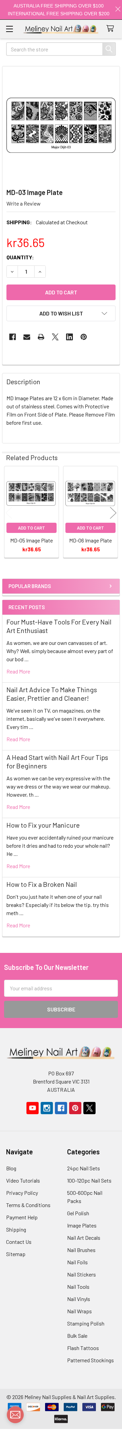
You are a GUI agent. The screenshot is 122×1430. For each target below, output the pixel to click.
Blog (11, 1168)
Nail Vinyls (78, 1299)
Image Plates (82, 1225)
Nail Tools (78, 1286)
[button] (61, 313)
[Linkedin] (69, 337)
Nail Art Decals (83, 1237)
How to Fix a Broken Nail (41, 884)
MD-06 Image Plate (90, 540)
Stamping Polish (85, 1323)
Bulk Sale (77, 1335)
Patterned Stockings (90, 1360)
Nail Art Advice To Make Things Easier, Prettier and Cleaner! (51, 693)
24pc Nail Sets (83, 1168)
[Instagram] (47, 1108)
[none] (61, 125)
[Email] (27, 337)
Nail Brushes (81, 1250)
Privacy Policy (22, 1192)
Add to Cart (31, 528)
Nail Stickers (81, 1274)
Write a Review (23, 203)
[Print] (41, 337)
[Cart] (111, 28)
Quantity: (20, 257)
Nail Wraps (79, 1311)
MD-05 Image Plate (31, 540)
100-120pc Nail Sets (89, 1180)
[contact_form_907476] (15, 1414)
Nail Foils (77, 1262)
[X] (55, 337)
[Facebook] (12, 337)
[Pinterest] (84, 337)
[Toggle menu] (9, 28)
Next (113, 512)
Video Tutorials (23, 1180)
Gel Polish (78, 1213)
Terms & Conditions (28, 1205)
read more (18, 671)
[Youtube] (32, 1108)
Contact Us (19, 1241)
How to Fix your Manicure (43, 825)
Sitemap (15, 1254)
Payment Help (22, 1217)
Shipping (16, 1229)
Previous (9, 512)
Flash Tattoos (83, 1348)
